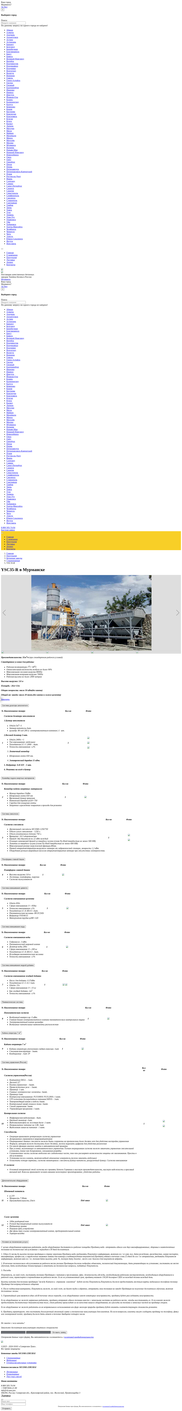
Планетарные (12, 1374)
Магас (9, 131)
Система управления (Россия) (14, 1062)
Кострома (10, 112)
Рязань (9, 179)
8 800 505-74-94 (8, 527)
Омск (8, 157)
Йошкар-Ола (12, 97)
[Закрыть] (2, 1399)
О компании (12, 255)
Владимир (11, 68)
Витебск (10, 61)
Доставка (10, 260)
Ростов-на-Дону (13, 176)
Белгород (10, 47)
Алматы (10, 32)
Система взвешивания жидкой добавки (18, 965)
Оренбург (10, 162)
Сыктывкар (11, 203)
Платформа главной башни (13, 859)
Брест (8, 54)
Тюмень (10, 215)
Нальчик (10, 147)
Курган (9, 119)
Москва (9, 143)
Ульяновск (11, 219)
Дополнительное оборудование (14, 1181)
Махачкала (11, 136)
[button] (178, 613)
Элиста (9, 236)
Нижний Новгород (15, 152)
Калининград (12, 102)
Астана (9, 40)
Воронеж (10, 76)
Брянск (9, 56)
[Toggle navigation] (2, 248)
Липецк (9, 126)
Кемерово (10, 107)
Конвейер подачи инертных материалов (18, 778)
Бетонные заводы (14, 558)
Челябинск (11, 229)
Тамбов (9, 205)
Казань (9, 100)
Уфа (8, 222)
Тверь (9, 207)
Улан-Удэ (10, 217)
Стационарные (13, 560)
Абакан (9, 30)
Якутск (9, 241)
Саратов (10, 191)
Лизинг (9, 262)
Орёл (8, 159)
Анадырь (10, 35)
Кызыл (9, 124)
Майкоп (10, 133)
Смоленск (10, 198)
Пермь (9, 167)
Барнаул (10, 44)
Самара (9, 183)
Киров (9, 109)
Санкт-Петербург (14, 186)
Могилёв (10, 140)
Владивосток (12, 64)
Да (2, 7)
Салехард (10, 181)
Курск (9, 121)
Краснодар (11, 114)
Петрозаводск (12, 169)
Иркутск (10, 95)
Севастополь (12, 193)
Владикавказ (12, 66)
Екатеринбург (12, 88)
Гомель (9, 78)
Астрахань (11, 42)
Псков (9, 174)
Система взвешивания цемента (14, 888)
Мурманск (11, 145)
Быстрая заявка (8, 530)
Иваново (10, 90)
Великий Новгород (15, 59)
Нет (5, 7)
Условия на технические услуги (15, 1242)
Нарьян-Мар (12, 150)
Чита (8, 234)
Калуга (9, 104)
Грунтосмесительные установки (21, 1363)
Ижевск (9, 92)
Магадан (10, 128)
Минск (9, 138)
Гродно (9, 83)
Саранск (10, 188)
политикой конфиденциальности (79, 1337)
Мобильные (11, 1360)
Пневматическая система (12, 1002)
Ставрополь (11, 200)
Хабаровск (11, 224)
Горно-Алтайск (13, 80)
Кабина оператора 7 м (11, 1033)
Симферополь (12, 195)
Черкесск (10, 231)
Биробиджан (12, 49)
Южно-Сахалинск (14, 239)
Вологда (10, 73)
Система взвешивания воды (13, 927)
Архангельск (12, 37)
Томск (9, 210)
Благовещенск (12, 52)
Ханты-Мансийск (14, 227)
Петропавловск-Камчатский (19, 171)
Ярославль (11, 243)
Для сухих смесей (14, 1376)
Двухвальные (12, 1372)
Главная (10, 253)
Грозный (10, 85)
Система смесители (10, 814)
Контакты (10, 265)
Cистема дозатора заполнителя (15, 705)
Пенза (9, 164)
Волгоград (11, 71)
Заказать (5, 699)
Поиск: (4, 20)
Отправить (6, 1409)
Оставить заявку (59, 1332)
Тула (8, 212)
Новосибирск (12, 155)
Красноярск (11, 116)
